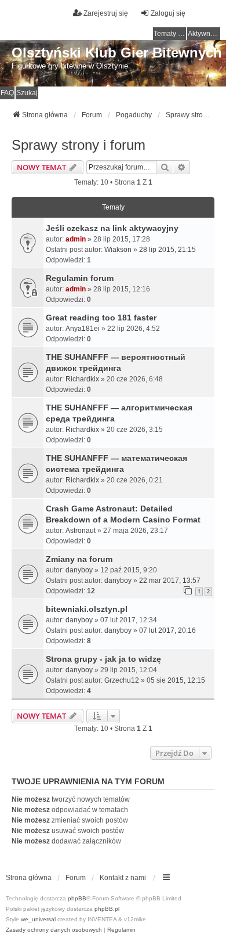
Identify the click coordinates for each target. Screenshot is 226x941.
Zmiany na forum (79, 559)
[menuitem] (54, 930)
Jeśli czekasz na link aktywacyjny (112, 228)
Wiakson (118, 250)
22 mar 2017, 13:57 (170, 580)
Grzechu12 (121, 680)
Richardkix (82, 379)
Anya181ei (82, 329)
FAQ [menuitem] (7, 93)
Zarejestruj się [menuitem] (105, 13)
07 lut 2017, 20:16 (167, 630)
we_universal (38, 919)
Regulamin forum (80, 278)
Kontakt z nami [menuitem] (123, 878)
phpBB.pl (106, 909)
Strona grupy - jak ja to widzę (103, 659)
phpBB (77, 898)
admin (75, 239)
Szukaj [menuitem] (27, 93)
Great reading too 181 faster (101, 317)
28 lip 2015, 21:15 (167, 250)
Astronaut (80, 531)
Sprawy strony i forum (78, 145)
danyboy (79, 570)
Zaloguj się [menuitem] (168, 13)
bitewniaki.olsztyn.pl (86, 609)
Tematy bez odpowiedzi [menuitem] (170, 34)
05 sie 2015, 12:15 (176, 680)
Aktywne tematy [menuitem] (204, 34)
